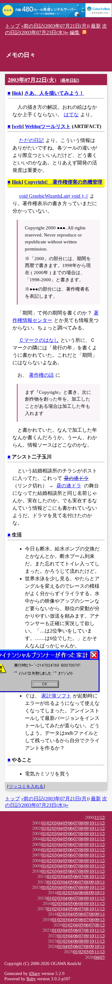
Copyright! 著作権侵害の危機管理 (63, 182)
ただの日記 (31, 140)
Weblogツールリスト (48, 126)
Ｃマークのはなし (39, 340)
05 (65, 823)
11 (97, 817)
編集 (75, 32)
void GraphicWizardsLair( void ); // (53, 196)
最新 (96, 26)
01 (44, 823)
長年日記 (70, 80)
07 (75, 823)
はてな (71, 114)
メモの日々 (20, 55)
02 (49, 823)
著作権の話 (41, 375)
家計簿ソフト (56, 695)
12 (102, 817)
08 (81, 823)
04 (60, 823)
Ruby (31, 978)
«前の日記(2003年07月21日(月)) (55, 26)
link (17, 93)
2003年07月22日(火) (32, 80)
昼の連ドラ (76, 478)
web (17, 126)
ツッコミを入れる (26, 786)
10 (91, 823)
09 (86, 823)
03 (54, 823)
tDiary (34, 973)
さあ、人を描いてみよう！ (54, 93)
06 (70, 823)
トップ (12, 26)
